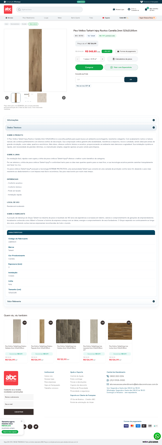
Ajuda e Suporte (76, 372)
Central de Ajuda (76, 376)
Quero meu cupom (10, 432)
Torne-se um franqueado (151, 2)
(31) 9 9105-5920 (117, 380)
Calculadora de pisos (123, 59)
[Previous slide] (7, 98)
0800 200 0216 (117, 376)
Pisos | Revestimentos (28, 18)
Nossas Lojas (118, 9)
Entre (132, 9)
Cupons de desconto (78, 385)
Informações (12, 120)
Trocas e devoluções (78, 382)
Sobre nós (48, 376)
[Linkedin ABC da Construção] (24, 428)
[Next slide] (64, 98)
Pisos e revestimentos (15, 24)
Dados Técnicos (14, 127)
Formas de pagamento (132, 421)
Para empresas (50, 382)
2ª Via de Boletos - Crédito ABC (82, 399)
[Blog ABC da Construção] (30, 428)
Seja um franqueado (52, 385)
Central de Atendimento (116, 372)
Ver (91, 36)
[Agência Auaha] (153, 442)
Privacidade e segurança (79, 391)
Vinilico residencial (33, 24)
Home (6, 24)
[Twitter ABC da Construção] (36, 428)
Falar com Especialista (123, 67)
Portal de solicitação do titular (82, 402)
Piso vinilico (24, 24)
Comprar (89, 67)
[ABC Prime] (81, 2)
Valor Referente (14, 301)
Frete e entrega (76, 379)
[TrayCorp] (145, 442)
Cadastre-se (135, 10)
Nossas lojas (49, 379)
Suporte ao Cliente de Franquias (83, 395)
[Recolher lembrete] (21, 421)
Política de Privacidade (79, 388)
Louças (46, 18)
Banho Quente (75, 18)
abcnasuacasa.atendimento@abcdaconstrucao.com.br (134, 384)
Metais (60, 18)
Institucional (49, 372)
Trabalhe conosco (51, 388)
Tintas (91, 18)
